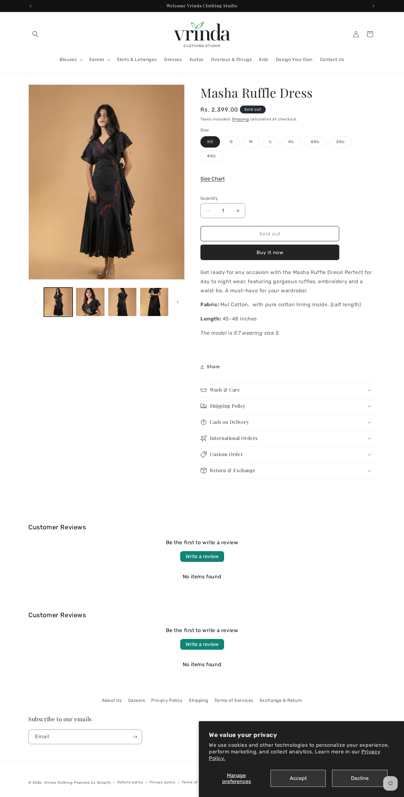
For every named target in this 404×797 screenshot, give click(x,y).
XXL (318, 143)
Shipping (240, 119)
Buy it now (270, 252)
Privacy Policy (166, 700)
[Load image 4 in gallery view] (154, 302)
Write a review (202, 556)
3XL (344, 143)
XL (294, 143)
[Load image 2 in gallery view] (90, 302)
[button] (35, 34)
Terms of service (197, 782)
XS (213, 143)
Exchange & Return (281, 700)
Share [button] (213, 366)
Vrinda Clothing (58, 783)
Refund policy (130, 782)
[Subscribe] (135, 736)
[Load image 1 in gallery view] (58, 302)
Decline (360, 778)
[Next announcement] (373, 6)
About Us (112, 700)
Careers (136, 700)
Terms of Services (233, 700)
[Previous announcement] (31, 6)
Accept (298, 778)
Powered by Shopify (92, 783)
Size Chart (212, 179)
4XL (215, 157)
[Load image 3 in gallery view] (122, 302)
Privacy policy (162, 782)
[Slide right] (178, 302)
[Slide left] (35, 302)
